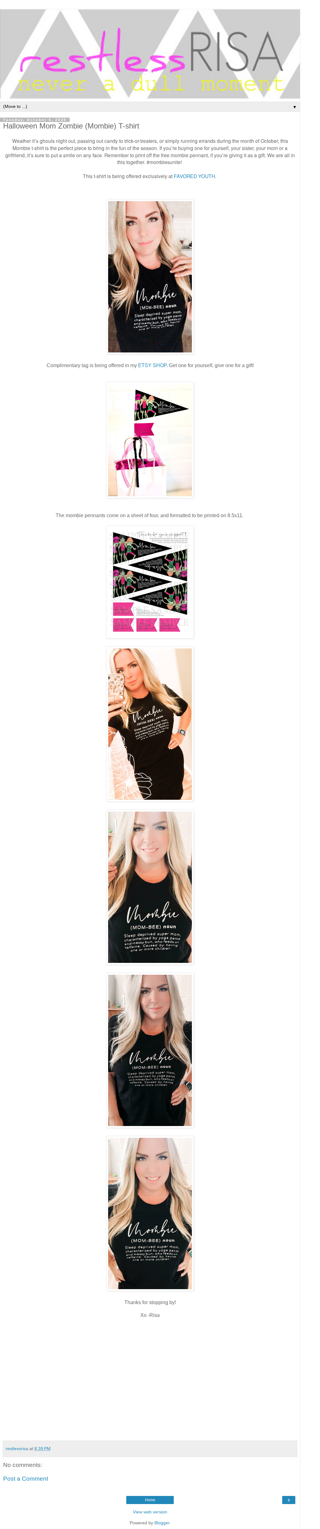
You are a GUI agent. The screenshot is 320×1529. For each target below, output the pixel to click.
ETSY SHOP (152, 365)
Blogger (161, 1522)
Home (150, 1500)
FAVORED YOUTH (194, 175)
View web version (150, 1511)
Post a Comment (25, 1478)
